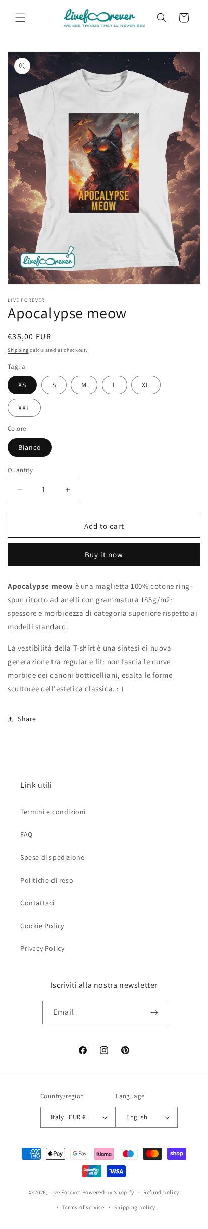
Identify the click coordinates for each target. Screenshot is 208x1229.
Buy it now (104, 554)
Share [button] (27, 718)
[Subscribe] (154, 1012)
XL (146, 385)
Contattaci (37, 903)
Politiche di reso (46, 880)
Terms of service (83, 1207)
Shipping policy (135, 1207)
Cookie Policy (42, 925)
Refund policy (161, 1192)
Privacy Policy (42, 948)
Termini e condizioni (53, 811)
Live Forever (65, 1191)
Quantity (20, 470)
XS (22, 385)
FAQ (26, 834)
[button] (20, 18)
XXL (24, 407)
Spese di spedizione (52, 857)
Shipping (18, 350)
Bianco (29, 447)
